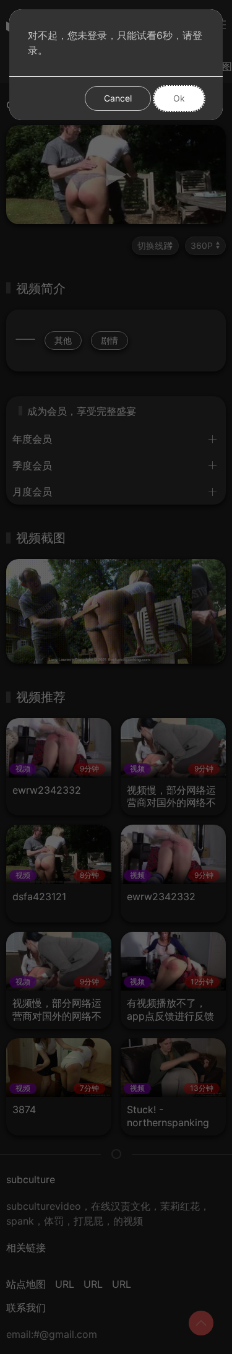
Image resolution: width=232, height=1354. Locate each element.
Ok (179, 98)
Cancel (118, 98)
